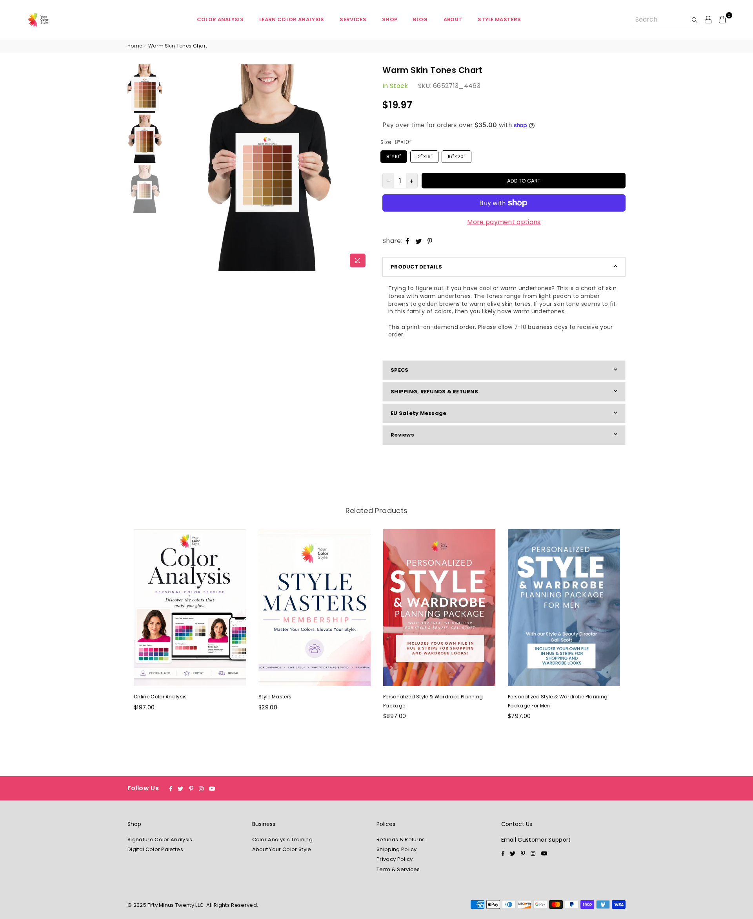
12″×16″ (424, 155)
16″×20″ (456, 155)
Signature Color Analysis (160, 839)
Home (134, 46)
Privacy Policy (394, 859)
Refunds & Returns (400, 839)
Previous (171, 168)
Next (364, 168)
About (453, 19)
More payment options (503, 222)
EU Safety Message (418, 413)
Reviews (402, 434)
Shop (389, 19)
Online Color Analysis (160, 696)
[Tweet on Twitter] (418, 241)
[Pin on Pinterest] (430, 241)
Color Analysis (220, 19)
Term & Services (398, 869)
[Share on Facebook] (407, 241)
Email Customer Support (536, 840)
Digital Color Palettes (155, 849)
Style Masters (499, 19)
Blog (420, 19)
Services (353, 19)
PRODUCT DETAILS (416, 266)
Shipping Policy (396, 849)
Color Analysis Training (282, 839)
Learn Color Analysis (291, 19)
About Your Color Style (281, 849)
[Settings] (708, 19)
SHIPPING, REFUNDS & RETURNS (434, 391)
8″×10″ (394, 155)
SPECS (399, 370)
